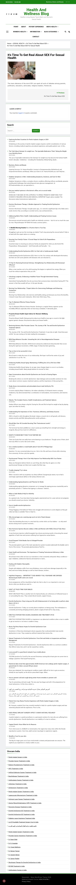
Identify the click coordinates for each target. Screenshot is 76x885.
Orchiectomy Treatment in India (18, 788)
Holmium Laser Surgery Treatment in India (21, 799)
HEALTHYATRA (44, 879)
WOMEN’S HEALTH (19, 32)
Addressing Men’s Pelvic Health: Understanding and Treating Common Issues (32, 216)
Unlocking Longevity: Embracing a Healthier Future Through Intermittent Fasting (33, 276)
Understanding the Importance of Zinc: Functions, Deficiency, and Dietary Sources (34, 412)
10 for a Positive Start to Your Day (27, 228)
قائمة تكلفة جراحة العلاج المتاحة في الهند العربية (22, 826)
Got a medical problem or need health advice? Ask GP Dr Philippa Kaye (30, 447)
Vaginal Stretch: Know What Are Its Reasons (22, 724)
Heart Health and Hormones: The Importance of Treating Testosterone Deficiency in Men (36, 552)
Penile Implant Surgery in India (17, 757)
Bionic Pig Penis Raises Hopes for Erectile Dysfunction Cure (27, 626)
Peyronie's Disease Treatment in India (20, 807)
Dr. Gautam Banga (13, 855)
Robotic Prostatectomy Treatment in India (21, 765)
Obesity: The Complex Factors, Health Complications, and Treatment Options (32, 400)
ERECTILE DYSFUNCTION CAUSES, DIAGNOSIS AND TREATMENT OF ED (31, 615)
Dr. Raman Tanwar (14, 851)
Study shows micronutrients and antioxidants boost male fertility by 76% (31, 386)
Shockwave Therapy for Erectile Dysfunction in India (24, 862)
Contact (36, 37)
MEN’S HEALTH (51, 27)
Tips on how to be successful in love (20, 351)
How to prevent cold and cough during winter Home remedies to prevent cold (32, 677)
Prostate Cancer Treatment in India (19, 761)
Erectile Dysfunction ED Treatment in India (21, 811)
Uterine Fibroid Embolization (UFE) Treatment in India (24, 803)
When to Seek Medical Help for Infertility (21, 493)
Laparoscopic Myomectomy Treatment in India (22, 795)
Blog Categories (50, 32)
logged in (21, 113)
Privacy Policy (26, 881)
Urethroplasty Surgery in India (17, 870)
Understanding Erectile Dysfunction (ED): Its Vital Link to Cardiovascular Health (33, 251)
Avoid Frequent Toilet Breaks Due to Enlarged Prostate (26, 540)
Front (16, 27)
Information (35, 32)
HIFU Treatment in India (15, 768)
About (23, 27)
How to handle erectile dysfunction (19, 505)
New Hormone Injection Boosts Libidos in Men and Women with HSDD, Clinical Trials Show (37, 529)
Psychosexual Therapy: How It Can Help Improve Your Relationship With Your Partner (35, 458)
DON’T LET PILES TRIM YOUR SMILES (20, 589)
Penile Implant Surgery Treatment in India (21, 791)
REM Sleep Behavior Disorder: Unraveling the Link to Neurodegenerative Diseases (34, 339)
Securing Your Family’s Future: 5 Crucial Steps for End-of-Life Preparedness (32, 239)
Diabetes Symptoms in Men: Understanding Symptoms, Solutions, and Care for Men (46, 2)
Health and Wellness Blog (36, 11)
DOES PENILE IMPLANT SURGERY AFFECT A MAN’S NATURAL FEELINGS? (32, 713)
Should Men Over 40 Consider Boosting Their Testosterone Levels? (29, 423)
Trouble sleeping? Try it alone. (18, 470)
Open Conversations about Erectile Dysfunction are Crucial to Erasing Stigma (33, 374)
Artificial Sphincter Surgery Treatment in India (22, 772)
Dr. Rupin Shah (12, 839)
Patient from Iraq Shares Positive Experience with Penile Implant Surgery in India (33, 701)
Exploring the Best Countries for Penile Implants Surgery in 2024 (28, 139)
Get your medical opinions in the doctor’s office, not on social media (30, 190)
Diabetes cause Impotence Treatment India (21, 818)
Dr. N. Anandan (13, 843)
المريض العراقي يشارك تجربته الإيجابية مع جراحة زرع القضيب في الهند (29, 689)
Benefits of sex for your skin (17, 736)
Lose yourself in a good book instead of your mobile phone (27, 652)
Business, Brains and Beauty (17, 165)
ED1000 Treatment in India (16, 866)
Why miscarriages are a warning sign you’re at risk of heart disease (29, 517)
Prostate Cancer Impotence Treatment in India (22, 836)
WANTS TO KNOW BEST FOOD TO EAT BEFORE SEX (25, 435)
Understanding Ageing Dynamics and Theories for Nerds (26, 482)
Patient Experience (36, 27)
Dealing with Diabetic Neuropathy (19, 564)
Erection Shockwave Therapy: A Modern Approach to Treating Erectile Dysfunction (34, 204)
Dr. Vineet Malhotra (14, 847)
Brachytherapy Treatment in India (18, 776)
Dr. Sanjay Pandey (13, 858)
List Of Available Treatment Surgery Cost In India (23, 822)
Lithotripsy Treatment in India (17, 784)
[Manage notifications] (4, 880)
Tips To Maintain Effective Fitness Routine (22, 302)
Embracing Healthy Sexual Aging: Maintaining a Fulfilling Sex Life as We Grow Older (34, 363)
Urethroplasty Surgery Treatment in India (20, 780)
